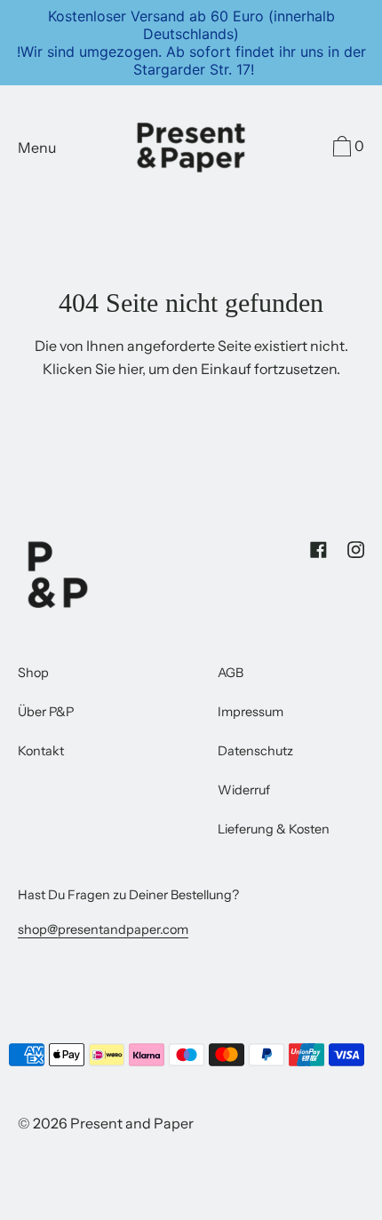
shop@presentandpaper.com (103, 929)
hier (130, 369)
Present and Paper (132, 1123)
